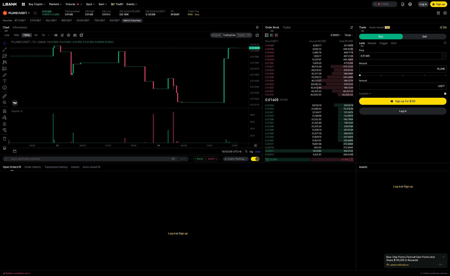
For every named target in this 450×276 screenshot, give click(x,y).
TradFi (119, 4)
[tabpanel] (309, 97)
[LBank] (10, 4)
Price (361, 50)
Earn (101, 4)
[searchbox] (384, 4)
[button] (384, 4)
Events (130, 4)
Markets (54, 4)
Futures (70, 4)
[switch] (255, 159)
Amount (363, 63)
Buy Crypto (36, 4)
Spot (89, 4)
